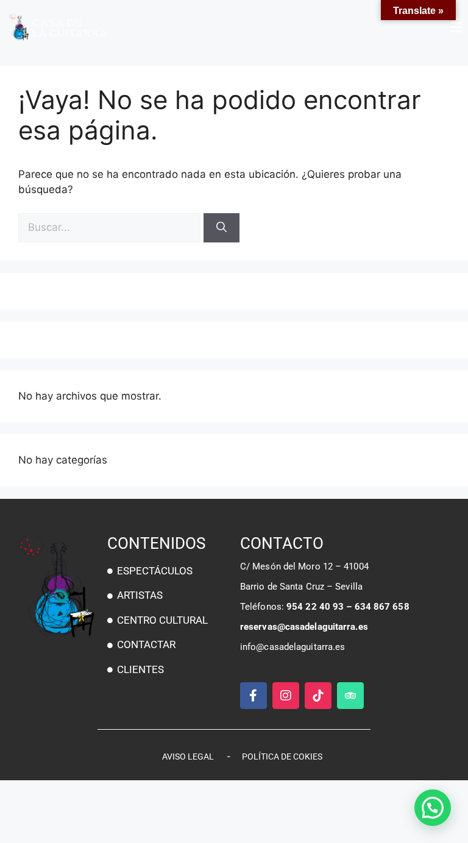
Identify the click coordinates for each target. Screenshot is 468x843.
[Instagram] (285, 695)
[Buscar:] (111, 227)
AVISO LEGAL (188, 756)
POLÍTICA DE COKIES (282, 756)
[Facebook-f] (253, 695)
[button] (351, 27)
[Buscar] (221, 227)
